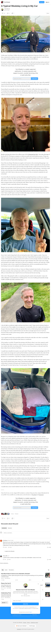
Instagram (41, 495)
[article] (25, 577)
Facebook (34, 495)
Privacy (24, 622)
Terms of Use (31, 607)
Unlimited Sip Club (33, 154)
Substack (19, 629)
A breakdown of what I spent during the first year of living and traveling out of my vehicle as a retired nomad (22, 576)
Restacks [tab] (10, 528)
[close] (38, 584)
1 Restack (16, 513)
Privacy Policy (35, 608)
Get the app (32, 625)
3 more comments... (4, 563)
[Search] (48, 570)
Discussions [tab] (11, 570)
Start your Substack (22, 625)
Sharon (4, 555)
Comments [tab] (4, 528)
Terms (28, 622)
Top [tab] (2, 570)
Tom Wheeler (7, 8)
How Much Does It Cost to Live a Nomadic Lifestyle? (15, 573)
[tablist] (7, 528)
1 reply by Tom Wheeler (9, 551)
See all (3, 602)
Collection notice (34, 622)
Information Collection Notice (25, 608)
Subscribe (42, 2)
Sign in (47, 2)
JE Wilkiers (5, 540)
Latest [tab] (6, 570)
